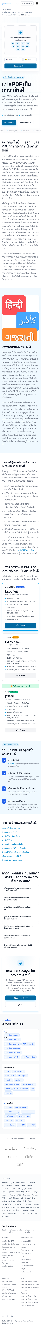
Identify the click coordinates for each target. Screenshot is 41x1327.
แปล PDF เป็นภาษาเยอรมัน (30, 1288)
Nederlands (6, 1201)
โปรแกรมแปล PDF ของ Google (14, 848)
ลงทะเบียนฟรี (24, 122)
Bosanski (9, 1186)
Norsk (13, 1201)
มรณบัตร (8, 1080)
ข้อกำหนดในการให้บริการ (15, 1231)
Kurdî (9, 1198)
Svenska (36, 1207)
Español (12, 1189)
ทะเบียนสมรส (9, 1076)
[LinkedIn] (3, 1316)
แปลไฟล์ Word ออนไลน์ (11, 836)
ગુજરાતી (11, 1192)
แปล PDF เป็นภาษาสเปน (29, 1281)
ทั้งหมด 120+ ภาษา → (28, 1305)
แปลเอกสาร (10, 122)
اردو (19, 1213)
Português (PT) (19, 1204)
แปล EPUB (8, 1120)
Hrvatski (28, 1192)
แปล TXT (31, 1125)
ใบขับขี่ (7, 1089)
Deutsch (29, 1186)
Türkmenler (24, 1210)
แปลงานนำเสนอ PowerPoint (12, 844)
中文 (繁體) (5, 1216)
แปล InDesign (10, 1125)
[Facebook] (7, 1316)
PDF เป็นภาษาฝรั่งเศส (12, 1040)
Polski (30, 1201)
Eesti (18, 1189)
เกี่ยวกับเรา (4, 1231)
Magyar (35, 1192)
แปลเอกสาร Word (21, 1107)
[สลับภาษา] (21, 60)
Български (31, 1182)
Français (4, 1192)
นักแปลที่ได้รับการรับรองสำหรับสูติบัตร (16, 852)
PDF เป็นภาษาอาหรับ (12, 1044)
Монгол (16, 1198)
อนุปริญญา (18, 1080)
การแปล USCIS (26, 1241)
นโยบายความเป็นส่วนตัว (31, 1231)
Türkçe (4, 1213)
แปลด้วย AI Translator (9, 1293)
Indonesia (5, 1195)
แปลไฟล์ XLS (7, 840)
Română (28, 1204)
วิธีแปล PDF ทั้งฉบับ (8, 1290)
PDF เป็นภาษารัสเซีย (12, 1057)
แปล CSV (21, 1125)
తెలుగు (9, 1210)
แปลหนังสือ (20, 1120)
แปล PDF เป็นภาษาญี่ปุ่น (29, 1299)
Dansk (22, 1186)
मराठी (21, 1198)
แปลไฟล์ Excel (10, 1116)
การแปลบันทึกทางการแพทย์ (12, 828)
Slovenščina (15, 1207)
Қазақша (35, 1195)
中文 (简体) (34, 1213)
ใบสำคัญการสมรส (27, 1250)
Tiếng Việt (25, 1213)
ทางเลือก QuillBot (7, 1266)
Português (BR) (7, 1204)
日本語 (19, 1195)
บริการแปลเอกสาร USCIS (11, 856)
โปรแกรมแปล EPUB (9, 832)
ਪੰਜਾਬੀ (24, 1201)
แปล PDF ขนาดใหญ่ (12, 1112)
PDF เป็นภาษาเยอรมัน (12, 1048)
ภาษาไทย (16, 1210)
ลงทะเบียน (11, 764)
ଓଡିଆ (19, 1201)
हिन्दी (22, 1192)
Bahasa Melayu (30, 1198)
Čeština (16, 1186)
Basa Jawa (26, 1195)
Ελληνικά (5, 1189)
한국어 (4, 1198)
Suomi (30, 1189)
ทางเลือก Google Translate (10, 1244)
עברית (18, 1192)
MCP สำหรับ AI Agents (9, 1299)
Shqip (23, 1207)
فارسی (24, 1189)
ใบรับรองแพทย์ (26, 1272)
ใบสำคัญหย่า (22, 1076)
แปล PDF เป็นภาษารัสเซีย (29, 1302)
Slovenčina (5, 1207)
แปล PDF (8, 1107)
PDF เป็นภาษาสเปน (11, 1035)
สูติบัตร (7, 1071)
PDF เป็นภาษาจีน (28, 1044)
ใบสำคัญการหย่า (26, 1253)
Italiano (12, 1195)
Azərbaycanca (21, 1182)
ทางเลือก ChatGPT (8, 1241)
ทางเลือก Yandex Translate (10, 1252)
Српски (29, 1207)
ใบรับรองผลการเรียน (12, 1084)
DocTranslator (9, 1226)
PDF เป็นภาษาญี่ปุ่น (29, 1057)
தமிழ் (3, 1210)
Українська (12, 1213)
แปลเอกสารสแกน (28, 1112)
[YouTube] (12, 1316)
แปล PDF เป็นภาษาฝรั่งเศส (30, 1285)
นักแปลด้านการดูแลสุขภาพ (12, 860)
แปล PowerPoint (24, 1116)
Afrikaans (5, 1182)
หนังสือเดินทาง (18, 1071)
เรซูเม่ (23, 1269)
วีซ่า (32, 1089)
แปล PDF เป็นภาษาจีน (28, 1296)
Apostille (8, 1093)
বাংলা (3, 1186)
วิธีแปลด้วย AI (6, 1296)
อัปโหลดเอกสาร (19, 998)
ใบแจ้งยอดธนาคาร (29, 1084)
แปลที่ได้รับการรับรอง (27, 550)
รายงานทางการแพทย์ (21, 1089)
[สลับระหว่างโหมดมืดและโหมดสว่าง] (17, 3)
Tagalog (32, 1210)
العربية (12, 1182)
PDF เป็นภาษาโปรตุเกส (13, 1053)
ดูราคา (20, 1004)
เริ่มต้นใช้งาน (20, 625)
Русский (36, 1204)
